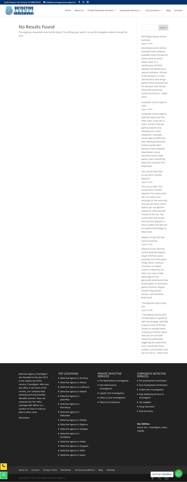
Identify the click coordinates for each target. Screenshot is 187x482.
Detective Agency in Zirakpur (74, 429)
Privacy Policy (50, 470)
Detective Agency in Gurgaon (74, 446)
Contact (178, 10)
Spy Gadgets (145, 402)
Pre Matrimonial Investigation (114, 380)
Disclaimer (66, 470)
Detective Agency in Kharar (73, 382)
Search (163, 27)
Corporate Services (129, 10)
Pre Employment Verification (153, 380)
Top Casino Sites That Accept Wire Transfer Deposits (151, 175)
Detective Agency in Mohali (73, 391)
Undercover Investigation (151, 389)
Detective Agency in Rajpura (74, 424)
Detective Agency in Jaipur (73, 455)
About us (79, 10)
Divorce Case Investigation (112, 397)
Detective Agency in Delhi (72, 450)
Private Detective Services (100, 10)
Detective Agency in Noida (73, 441)
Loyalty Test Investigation (112, 393)
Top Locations (152, 10)
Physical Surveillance (110, 402)
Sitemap (111, 470)
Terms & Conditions (85, 470)
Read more (146, 166)
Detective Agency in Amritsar (74, 378)
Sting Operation (147, 406)
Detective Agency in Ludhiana (74, 387)
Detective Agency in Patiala (73, 420)
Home (68, 10)
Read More (24, 417)
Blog (168, 10)
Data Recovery (146, 411)
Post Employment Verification (153, 385)
